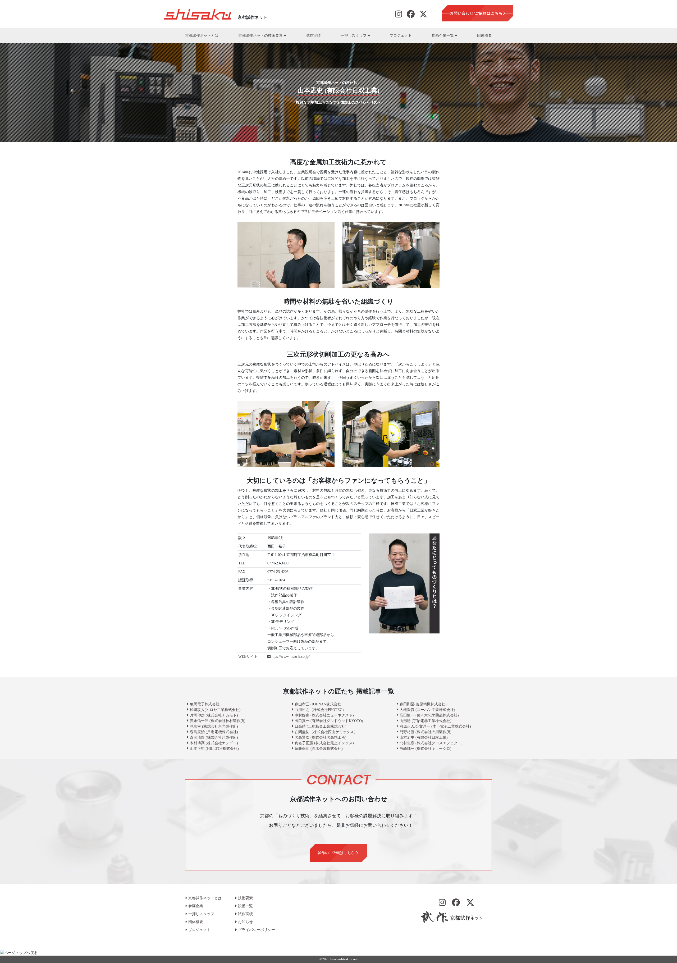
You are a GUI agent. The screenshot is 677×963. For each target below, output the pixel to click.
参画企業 (195, 906)
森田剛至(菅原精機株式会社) (423, 704)
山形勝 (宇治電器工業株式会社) (425, 721)
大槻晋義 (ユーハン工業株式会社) (427, 710)
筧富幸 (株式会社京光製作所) (214, 726)
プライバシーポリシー (256, 930)
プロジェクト (401, 36)
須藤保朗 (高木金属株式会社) (319, 749)
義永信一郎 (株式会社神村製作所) (217, 721)
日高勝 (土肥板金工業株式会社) (320, 726)
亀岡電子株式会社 (204, 704)
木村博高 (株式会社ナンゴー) (214, 743)
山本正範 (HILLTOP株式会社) (214, 749)
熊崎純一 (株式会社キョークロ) (425, 749)
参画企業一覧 (443, 36)
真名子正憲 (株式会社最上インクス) (324, 743)
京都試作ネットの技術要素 (261, 36)
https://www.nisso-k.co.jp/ (290, 657)
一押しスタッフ (354, 36)
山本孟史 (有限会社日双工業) (424, 738)
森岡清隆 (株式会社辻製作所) (214, 738)
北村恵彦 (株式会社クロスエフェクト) (431, 743)
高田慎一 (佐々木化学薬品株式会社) (429, 715)
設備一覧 (245, 906)
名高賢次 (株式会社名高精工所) (320, 738)
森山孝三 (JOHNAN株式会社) (318, 704)
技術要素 (245, 898)
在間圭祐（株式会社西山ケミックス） (326, 732)
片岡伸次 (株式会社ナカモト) (214, 715)
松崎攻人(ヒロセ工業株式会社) (215, 710)
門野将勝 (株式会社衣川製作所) (425, 732)
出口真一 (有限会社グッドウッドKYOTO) (329, 721)
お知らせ (245, 922)
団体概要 (484, 36)
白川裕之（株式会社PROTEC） (320, 710)
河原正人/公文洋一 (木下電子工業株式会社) (435, 726)
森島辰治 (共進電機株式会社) (214, 732)
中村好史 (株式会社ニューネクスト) (324, 715)
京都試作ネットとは (201, 36)
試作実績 (313, 36)
